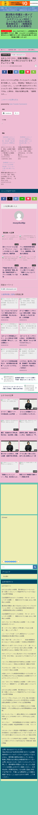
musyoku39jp (19, 223)
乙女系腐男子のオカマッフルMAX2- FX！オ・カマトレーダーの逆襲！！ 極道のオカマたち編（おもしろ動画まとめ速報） (19, 600)
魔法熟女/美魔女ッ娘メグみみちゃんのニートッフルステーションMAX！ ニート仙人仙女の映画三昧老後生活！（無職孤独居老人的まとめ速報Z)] (19, 608)
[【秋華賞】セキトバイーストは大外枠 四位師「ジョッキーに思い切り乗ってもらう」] (9, 173)
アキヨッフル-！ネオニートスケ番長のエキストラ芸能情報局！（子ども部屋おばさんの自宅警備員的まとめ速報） (19, 708)
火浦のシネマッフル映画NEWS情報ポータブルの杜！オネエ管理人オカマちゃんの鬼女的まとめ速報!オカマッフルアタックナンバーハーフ (19, 676)
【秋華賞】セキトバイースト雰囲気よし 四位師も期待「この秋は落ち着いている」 (26, 141)
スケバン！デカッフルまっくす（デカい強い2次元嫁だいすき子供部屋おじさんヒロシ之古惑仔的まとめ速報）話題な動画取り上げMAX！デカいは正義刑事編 (19, 700)
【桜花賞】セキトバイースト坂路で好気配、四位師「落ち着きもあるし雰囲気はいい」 (8, 141)
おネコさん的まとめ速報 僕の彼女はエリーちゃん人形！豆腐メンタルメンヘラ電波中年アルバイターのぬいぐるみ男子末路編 (19, 592)
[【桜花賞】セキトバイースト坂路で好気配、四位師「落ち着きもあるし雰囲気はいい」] (9, 148)
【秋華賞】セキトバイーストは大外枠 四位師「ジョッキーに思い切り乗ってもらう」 (8, 166)
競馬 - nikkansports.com (19, 54)
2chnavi (4, 517)
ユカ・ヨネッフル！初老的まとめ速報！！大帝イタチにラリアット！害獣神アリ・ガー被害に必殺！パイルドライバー (19, 684)
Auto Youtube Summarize (18, 104)
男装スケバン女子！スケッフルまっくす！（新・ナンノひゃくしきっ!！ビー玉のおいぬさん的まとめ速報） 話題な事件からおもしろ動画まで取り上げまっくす (19, 648)
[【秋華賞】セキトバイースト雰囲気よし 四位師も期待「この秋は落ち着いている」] (26, 148)
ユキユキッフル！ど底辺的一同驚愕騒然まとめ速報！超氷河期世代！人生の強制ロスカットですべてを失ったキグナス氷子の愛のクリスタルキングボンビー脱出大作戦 (19, 733)
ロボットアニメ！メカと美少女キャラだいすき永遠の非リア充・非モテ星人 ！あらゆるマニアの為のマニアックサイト (19, 656)
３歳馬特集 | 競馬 (6, 54)
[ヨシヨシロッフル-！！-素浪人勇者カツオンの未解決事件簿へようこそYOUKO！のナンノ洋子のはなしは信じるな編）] (19, 716)
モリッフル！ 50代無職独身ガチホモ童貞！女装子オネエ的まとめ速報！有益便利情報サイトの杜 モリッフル (19, 724)
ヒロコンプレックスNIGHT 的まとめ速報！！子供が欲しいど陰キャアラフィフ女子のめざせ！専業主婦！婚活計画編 (19, 741)
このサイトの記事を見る (9, 99)
